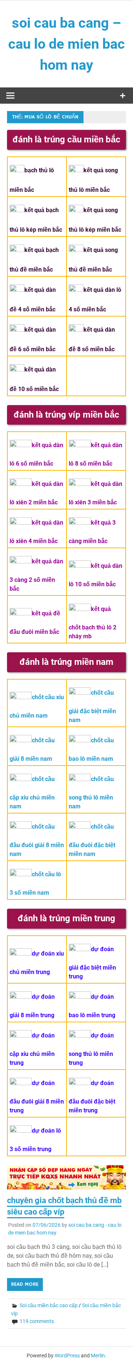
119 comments (37, 1321)
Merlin (98, 1355)
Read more (24, 1284)
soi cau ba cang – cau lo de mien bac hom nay (66, 44)
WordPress (67, 1355)
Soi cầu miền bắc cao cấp (49, 1305)
